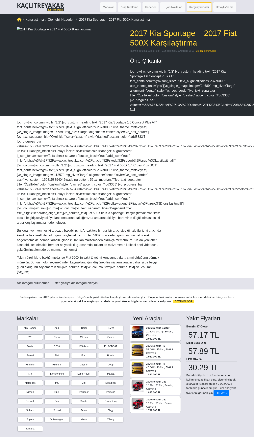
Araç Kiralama (129, 7)
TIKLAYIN (221, 393)
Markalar (108, 7)
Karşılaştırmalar (199, 7)
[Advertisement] (202, 145)
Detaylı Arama (225, 7)
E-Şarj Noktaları (173, 7)
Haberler (150, 7)
